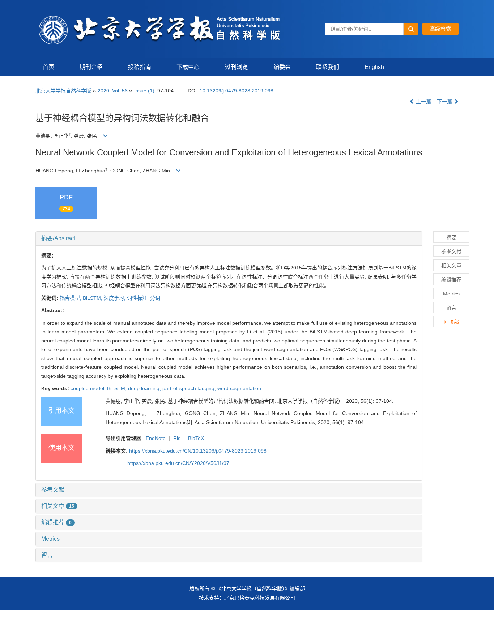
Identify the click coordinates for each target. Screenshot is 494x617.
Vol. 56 (120, 91)
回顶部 (451, 322)
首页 (48, 67)
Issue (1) (144, 91)
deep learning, (145, 388)
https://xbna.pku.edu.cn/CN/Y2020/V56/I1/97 (178, 463)
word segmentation (239, 388)
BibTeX (196, 438)
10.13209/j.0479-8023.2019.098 (236, 91)
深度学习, (115, 298)
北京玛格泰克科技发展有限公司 (259, 598)
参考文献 (52, 490)
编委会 (282, 67)
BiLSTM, (93, 298)
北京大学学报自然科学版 (63, 91)
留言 (47, 555)
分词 (155, 298)
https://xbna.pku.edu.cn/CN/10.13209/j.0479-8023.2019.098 (198, 451)
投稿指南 (139, 67)
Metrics (50, 539)
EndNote (156, 438)
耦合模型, (71, 298)
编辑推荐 (56, 522)
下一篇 (445, 101)
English (374, 67)
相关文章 (57, 506)
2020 (103, 91)
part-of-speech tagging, (189, 388)
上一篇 (422, 101)
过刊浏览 (236, 67)
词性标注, (138, 298)
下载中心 (188, 67)
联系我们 (327, 67)
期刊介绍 (91, 67)
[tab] (229, 238)
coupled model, (89, 388)
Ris (176, 438)
